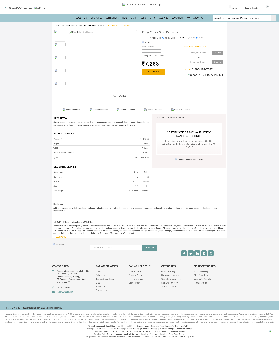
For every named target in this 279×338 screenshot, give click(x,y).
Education (100, 275)
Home (57, 26)
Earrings (99, 26)
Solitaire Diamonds (170, 286)
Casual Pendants (161, 331)
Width (55, 148)
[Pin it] (108, 95)
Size (55, 186)
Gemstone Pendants (143, 331)
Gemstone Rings (157, 326)
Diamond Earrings (116, 329)
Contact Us (101, 290)
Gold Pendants (127, 331)
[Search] (273, 18)
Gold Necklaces (133, 337)
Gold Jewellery (168, 271)
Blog (98, 282)
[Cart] (262, 8)
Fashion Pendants (177, 331)
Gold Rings (116, 326)
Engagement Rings (102, 326)
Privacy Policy (135, 275)
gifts (153, 18)
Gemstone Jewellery (83, 26)
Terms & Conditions (105, 279)
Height (56, 144)
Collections (112, 18)
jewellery (81, 18)
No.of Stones (59, 177)
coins (143, 18)
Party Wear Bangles (177, 334)
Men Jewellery (201, 275)
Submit (217, 62)
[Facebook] (184, 253)
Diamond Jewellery (170, 275)
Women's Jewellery (203, 279)
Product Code (59, 139)
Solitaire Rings (143, 326)
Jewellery (66, 26)
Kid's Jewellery (201, 271)
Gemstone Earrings (149, 329)
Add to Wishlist (119, 96)
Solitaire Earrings (132, 329)
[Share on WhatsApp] (102, 95)
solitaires (96, 18)
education (177, 18)
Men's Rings (186, 326)
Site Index (100, 286)
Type (55, 157)
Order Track (134, 282)
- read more (59, 237)
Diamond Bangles (122, 334)
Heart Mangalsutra (169, 337)
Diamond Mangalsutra (151, 337)
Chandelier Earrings (184, 329)
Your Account (135, 271)
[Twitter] (191, 253)
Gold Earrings (101, 329)
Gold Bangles (107, 334)
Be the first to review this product (170, 118)
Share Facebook (90, 95)
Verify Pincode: (148, 46)
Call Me (217, 53)
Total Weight (58, 190)
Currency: (28, 8)
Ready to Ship (129, 18)
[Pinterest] (211, 253)
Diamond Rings (128, 326)
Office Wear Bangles (158, 334)
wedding (163, 18)
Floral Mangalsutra (186, 337)
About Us (100, 271)
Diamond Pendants (111, 331)
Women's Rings (172, 326)
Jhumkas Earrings (166, 329)
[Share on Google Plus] (96, 95)
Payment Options (137, 279)
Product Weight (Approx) (63, 153)
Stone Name (58, 172)
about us (198, 18)
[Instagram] (204, 253)
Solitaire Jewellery (169, 282)
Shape (56, 181)
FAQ (188, 18)
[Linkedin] (197, 253)
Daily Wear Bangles (139, 334)
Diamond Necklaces (116, 337)
